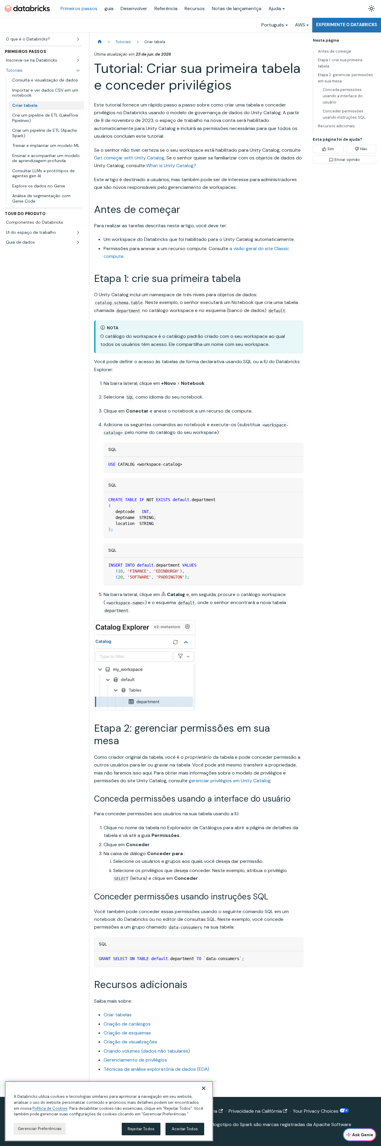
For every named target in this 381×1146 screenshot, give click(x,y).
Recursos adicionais (336, 125)
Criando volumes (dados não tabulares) (147, 1051)
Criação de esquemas (127, 1033)
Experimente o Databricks (346, 24)
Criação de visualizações (130, 1042)
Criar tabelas (118, 1015)
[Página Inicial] (99, 41)
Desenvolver (134, 8)
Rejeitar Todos (141, 1128)
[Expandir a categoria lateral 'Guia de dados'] (78, 242)
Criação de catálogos (127, 1024)
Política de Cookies (50, 1108)
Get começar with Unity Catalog (129, 158)
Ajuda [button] (274, 8)
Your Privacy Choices (316, 1111)
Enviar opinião (347, 159)
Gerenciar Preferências (40, 1128)
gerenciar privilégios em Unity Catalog (230, 780)
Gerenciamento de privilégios (135, 1060)
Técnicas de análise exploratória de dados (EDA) (156, 1069)
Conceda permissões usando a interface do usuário (343, 96)
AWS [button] (300, 25)
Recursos (195, 8)
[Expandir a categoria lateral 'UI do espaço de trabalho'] (78, 232)
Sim (330, 149)
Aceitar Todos (185, 1128)
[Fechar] (203, 1088)
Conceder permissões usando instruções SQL (344, 114)
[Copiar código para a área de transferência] (296, 464)
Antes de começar (335, 51)
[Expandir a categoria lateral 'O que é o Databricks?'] (78, 39)
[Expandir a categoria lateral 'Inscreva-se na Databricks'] (78, 60)
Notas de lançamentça (236, 8)
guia (108, 8)
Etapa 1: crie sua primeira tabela (340, 63)
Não (363, 149)
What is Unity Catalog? (171, 165)
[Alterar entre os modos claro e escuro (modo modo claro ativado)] (371, 8)
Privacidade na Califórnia (255, 1111)
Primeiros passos (78, 8)
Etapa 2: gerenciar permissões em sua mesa (345, 78)
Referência (165, 8)
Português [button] (272, 25)
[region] (109, 1111)
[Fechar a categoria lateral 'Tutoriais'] (78, 70)
